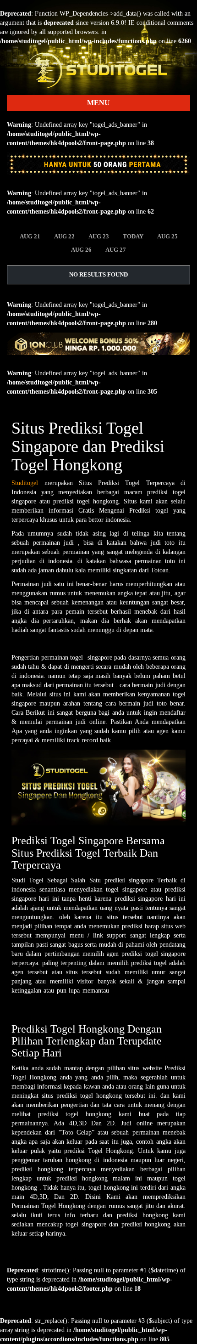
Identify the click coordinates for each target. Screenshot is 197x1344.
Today (133, 236)
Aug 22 (64, 236)
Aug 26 (81, 249)
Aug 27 (115, 249)
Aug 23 (98, 236)
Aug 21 (30, 236)
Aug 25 (167, 236)
